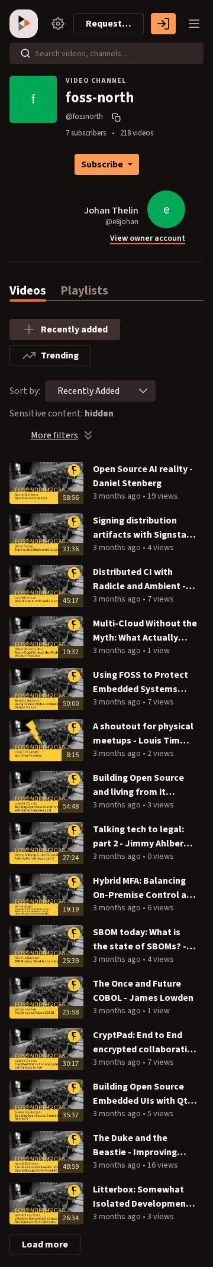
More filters (54, 435)
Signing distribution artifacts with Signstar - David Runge (144, 528)
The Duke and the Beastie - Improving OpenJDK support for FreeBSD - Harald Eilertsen (138, 1145)
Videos (27, 290)
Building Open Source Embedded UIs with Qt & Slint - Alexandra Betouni (144, 1094)
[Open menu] (194, 23)
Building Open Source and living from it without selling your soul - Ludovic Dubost (139, 785)
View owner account (147, 238)
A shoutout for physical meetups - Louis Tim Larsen (143, 734)
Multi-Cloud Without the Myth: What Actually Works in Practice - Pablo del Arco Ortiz (145, 631)
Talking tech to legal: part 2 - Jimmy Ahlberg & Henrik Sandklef (141, 837)
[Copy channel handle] (118, 117)
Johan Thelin (111, 210)
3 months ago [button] (118, 496)
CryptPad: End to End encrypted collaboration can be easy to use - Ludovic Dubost (145, 1042)
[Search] (25, 53)
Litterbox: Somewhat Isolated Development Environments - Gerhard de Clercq (144, 1197)
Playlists (84, 290)
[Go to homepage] (26, 23)
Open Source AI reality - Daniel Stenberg (143, 476)
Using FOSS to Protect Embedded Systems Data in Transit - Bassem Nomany (145, 682)
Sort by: (24, 390)
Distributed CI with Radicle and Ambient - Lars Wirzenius (139, 579)
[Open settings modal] (58, 23)
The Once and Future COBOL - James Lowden (143, 990)
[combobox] (88, 391)
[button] (143, 391)
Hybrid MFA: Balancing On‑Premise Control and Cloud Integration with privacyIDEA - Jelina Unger (145, 888)
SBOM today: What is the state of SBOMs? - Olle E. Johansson (139, 940)
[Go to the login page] (163, 23)
